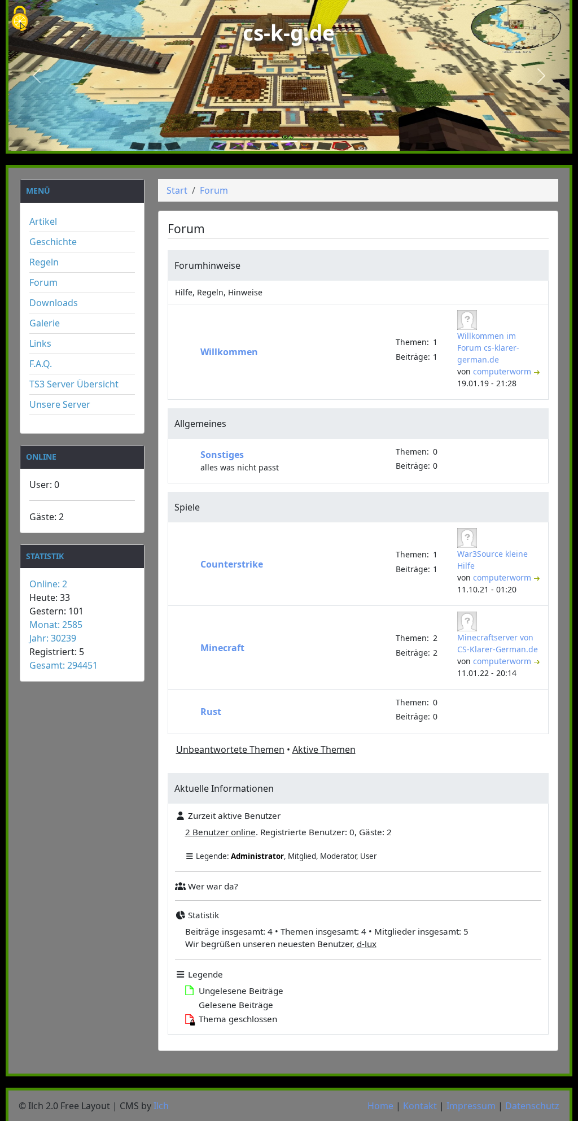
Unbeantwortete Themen (230, 749)
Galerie (44, 323)
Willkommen (229, 352)
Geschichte (53, 241)
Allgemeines (200, 423)
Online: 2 (48, 584)
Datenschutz (532, 1106)
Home (380, 1106)
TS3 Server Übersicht (74, 384)
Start (177, 190)
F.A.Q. (40, 363)
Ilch (161, 1106)
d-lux (366, 943)
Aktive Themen (324, 749)
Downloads (53, 302)
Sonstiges (222, 454)
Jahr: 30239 (52, 638)
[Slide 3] (309, 141)
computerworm (503, 371)
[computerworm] (468, 318)
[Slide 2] (289, 141)
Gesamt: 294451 (63, 665)
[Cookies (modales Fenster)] (20, 19)
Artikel (43, 221)
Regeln (44, 262)
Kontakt (420, 1106)
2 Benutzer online (220, 832)
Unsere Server (59, 404)
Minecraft (222, 648)
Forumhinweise (207, 265)
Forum (43, 282)
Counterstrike (231, 564)
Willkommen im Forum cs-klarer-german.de (488, 347)
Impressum (471, 1106)
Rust (210, 711)
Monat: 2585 (55, 624)
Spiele (187, 507)
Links (40, 343)
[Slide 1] (268, 141)
